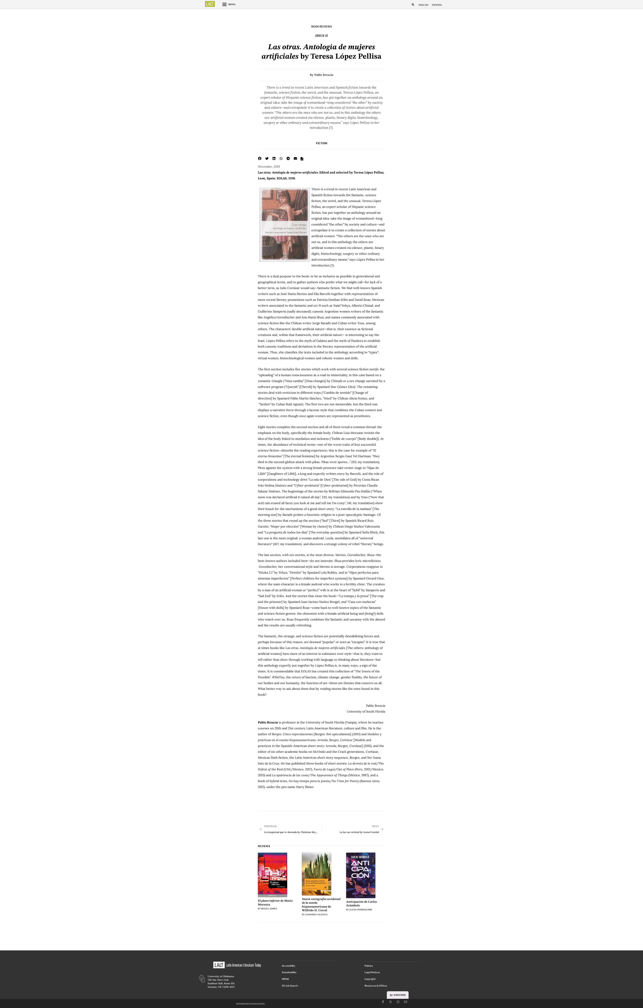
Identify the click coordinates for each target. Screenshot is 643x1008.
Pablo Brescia (323, 75)
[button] (413, 5)
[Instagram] (398, 1002)
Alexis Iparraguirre (360, 909)
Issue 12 (321, 36)
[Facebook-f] (383, 1002)
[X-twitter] (390, 1002)
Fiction (321, 143)
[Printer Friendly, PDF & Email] (302, 160)
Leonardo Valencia (316, 914)
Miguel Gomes (269, 908)
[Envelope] (406, 1002)
